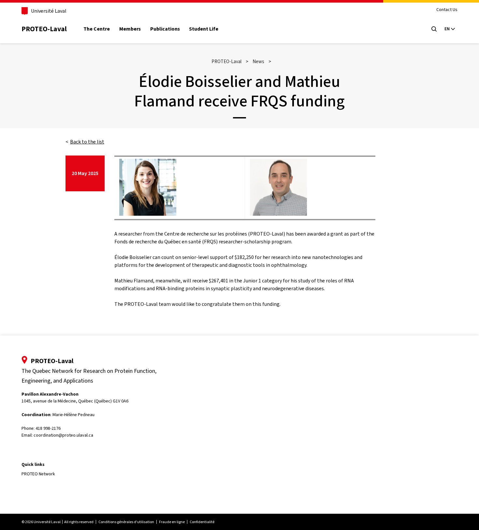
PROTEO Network (38, 474)
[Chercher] (434, 29)
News (258, 61)
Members (130, 29)
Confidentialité (202, 521)
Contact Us (446, 10)
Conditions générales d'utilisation (126, 521)
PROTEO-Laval (44, 29)
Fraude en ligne (172, 521)
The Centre (96, 29)
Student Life (203, 29)
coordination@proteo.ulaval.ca (63, 435)
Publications (165, 29)
